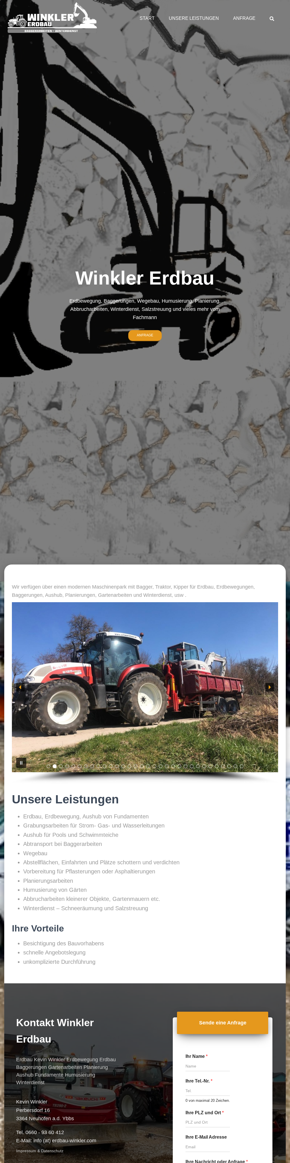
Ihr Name (196, 1056)
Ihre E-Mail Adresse (206, 1137)
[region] (145, 693)
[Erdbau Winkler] (52, 18)
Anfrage (244, 18)
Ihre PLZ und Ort (204, 1112)
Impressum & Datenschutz (39, 1151)
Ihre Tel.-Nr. (198, 1081)
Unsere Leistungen (194, 18)
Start (147, 18)
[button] (20, 687)
